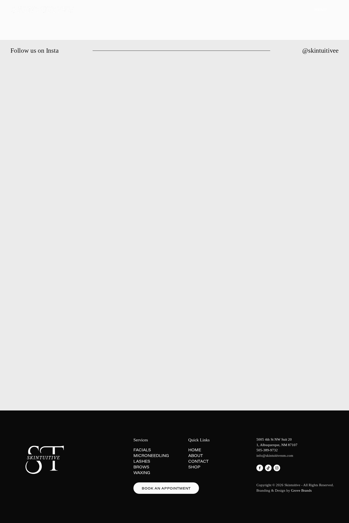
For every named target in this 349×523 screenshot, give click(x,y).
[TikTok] (268, 468)
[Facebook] (259, 468)
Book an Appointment (166, 488)
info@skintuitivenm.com (274, 455)
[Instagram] (277, 468)
